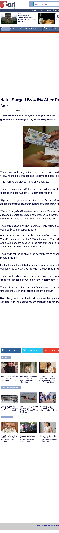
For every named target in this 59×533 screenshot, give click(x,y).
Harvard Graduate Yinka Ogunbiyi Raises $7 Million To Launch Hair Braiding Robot (47, 379)
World (25, 29)
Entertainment (36, 29)
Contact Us (47, 10)
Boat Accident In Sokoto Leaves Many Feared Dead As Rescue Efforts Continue (29, 409)
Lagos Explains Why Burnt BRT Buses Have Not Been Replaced (9, 408)
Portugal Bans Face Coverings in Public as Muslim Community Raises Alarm (28, 439)
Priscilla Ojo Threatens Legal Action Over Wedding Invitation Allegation (28, 379)
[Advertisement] (29, 64)
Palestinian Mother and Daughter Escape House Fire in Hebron (9, 378)
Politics (15, 29)
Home (36, 10)
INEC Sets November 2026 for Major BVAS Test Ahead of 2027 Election (9, 439)
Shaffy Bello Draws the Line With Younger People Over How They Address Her (48, 439)
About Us (44, 525)
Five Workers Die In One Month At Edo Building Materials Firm (48, 408)
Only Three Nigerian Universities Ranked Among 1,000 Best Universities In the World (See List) (27, 18)
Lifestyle (48, 29)
